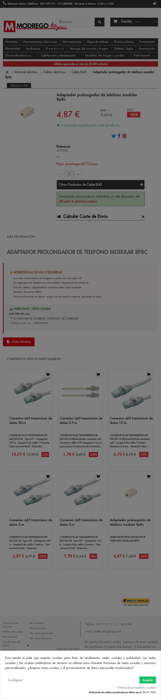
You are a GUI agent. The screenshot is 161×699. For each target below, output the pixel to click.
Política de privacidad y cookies (136, 687)
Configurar (15, 680)
